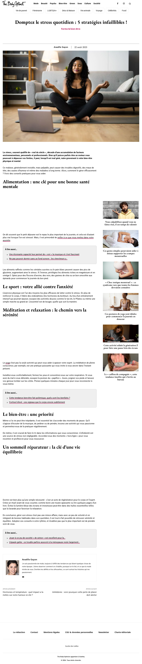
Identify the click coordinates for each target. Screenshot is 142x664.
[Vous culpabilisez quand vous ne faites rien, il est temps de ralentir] (121, 210)
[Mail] (23, 576)
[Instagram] (123, 3)
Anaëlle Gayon (61, 47)
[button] (129, 3)
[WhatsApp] (74, 36)
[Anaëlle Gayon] (12, 567)
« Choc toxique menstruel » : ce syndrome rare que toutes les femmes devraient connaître (121, 285)
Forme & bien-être (70, 28)
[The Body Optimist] (14, 4)
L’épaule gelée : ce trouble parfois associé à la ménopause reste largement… (44, 542)
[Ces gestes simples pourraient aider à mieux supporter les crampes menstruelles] (121, 239)
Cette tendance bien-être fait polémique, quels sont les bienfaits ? (39, 398)
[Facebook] (117, 3)
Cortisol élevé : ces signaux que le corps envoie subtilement (37, 402)
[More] (80, 36)
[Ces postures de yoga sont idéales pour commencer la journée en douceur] (121, 302)
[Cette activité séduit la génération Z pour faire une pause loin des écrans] (121, 333)
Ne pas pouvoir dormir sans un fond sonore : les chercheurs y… (38, 258)
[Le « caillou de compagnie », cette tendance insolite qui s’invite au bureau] (121, 362)
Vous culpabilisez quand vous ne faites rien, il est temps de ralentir (121, 223)
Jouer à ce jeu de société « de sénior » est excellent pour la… (37, 538)
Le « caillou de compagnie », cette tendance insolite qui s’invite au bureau (120, 377)
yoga (8, 363)
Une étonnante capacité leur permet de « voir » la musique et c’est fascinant (44, 254)
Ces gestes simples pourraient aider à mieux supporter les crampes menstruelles (120, 253)
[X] (67, 36)
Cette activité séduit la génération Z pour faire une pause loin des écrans (121, 346)
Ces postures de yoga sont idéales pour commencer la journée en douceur (120, 316)
